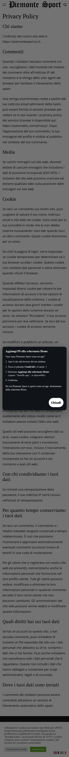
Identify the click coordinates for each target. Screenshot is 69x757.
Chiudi (56, 403)
